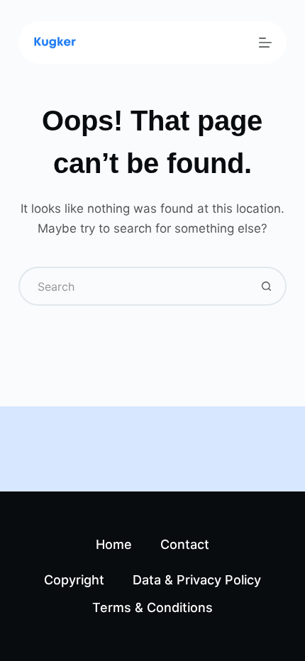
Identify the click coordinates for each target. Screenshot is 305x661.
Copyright (74, 579)
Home (114, 544)
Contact (184, 544)
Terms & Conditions (152, 607)
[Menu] (265, 42)
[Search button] (267, 286)
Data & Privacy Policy (197, 579)
